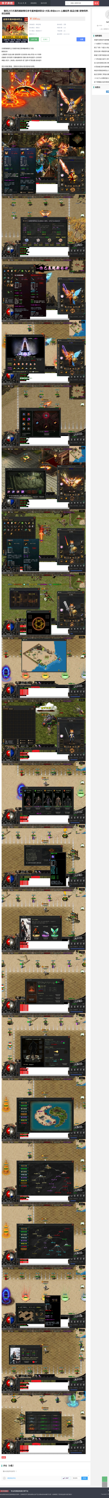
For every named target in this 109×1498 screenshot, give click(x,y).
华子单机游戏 (7, 3)
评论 (84, 1478)
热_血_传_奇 (22, 3)
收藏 (81, 39)
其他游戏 (34, 3)
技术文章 (44, 3)
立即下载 (34, 39)
